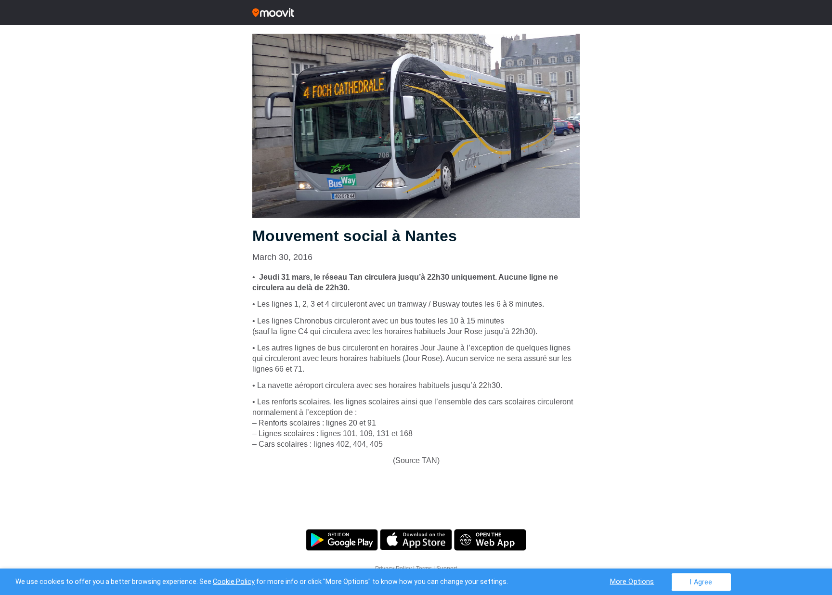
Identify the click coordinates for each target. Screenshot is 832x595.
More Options (632, 581)
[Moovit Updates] (416, 12)
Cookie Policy (234, 581)
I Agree (700, 582)
